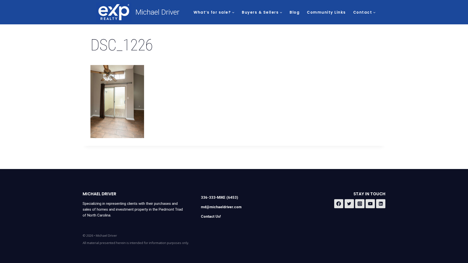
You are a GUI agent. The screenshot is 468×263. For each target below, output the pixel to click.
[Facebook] (338, 203)
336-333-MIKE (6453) (219, 197)
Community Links (326, 12)
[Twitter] (349, 203)
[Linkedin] (380, 203)
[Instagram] (359, 203)
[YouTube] (370, 203)
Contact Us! (211, 216)
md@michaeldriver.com (221, 207)
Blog (295, 12)
